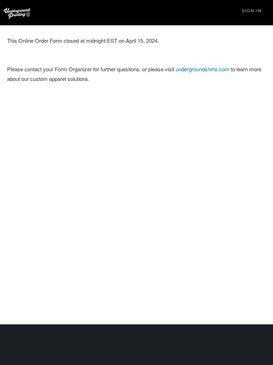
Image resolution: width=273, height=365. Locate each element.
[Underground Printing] (15, 13)
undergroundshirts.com (202, 69)
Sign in (252, 10)
